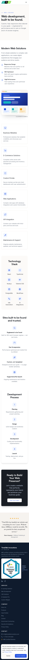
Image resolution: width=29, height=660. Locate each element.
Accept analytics (20, 655)
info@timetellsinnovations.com (11, 634)
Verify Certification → (25, 570)
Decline (8, 655)
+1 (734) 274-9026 (8, 636)
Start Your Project (14, 500)
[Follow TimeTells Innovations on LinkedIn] (2, 581)
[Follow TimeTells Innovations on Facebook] (5, 581)
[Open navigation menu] (26, 2)
